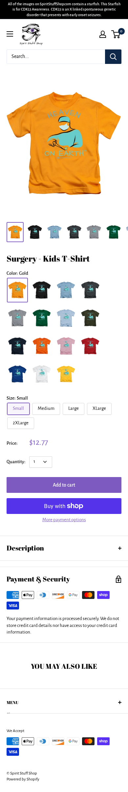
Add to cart (64, 485)
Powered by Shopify (23, 779)
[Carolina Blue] (65, 290)
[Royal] (17, 374)
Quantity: (16, 461)
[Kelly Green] (41, 318)
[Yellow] (65, 374)
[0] (116, 34)
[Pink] (65, 346)
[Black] (41, 290)
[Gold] (17, 290)
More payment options (64, 519)
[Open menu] (10, 34)
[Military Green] (90, 318)
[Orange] (41, 346)
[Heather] (17, 318)
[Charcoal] (90, 290)
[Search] (113, 56)
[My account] (102, 34)
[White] (41, 374)
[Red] (90, 346)
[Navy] (17, 346)
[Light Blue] (65, 318)
